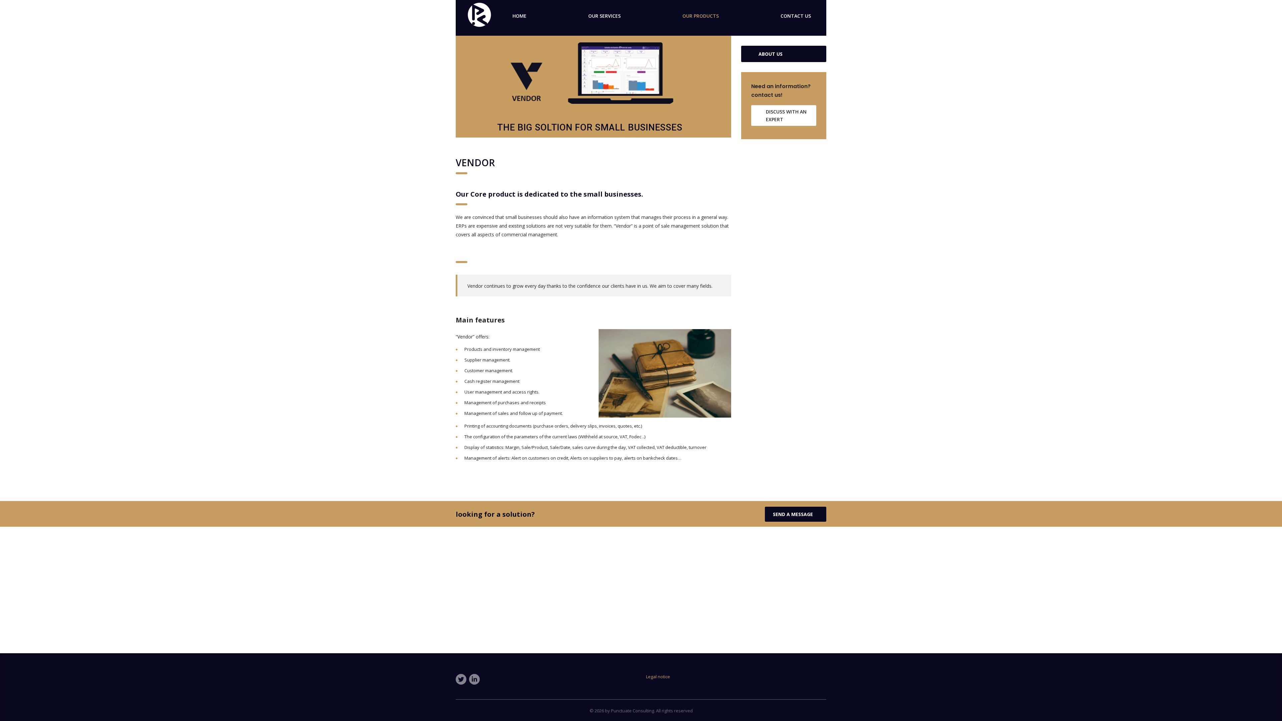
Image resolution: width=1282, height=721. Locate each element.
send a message (793, 514)
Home (519, 16)
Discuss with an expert (786, 115)
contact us (796, 16)
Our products (700, 16)
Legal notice (658, 676)
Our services (604, 16)
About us (771, 54)
